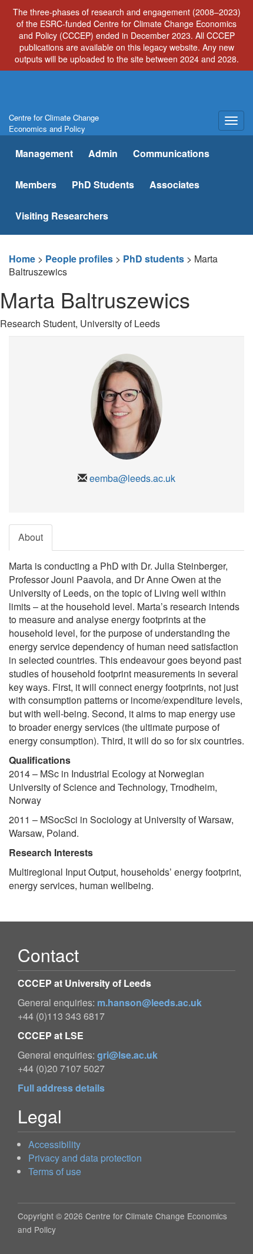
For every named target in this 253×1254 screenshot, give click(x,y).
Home (22, 258)
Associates (174, 184)
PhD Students (103, 184)
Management (44, 153)
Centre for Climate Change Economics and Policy (54, 123)
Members (35, 184)
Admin (103, 153)
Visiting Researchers (61, 215)
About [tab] (30, 537)
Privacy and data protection (85, 1158)
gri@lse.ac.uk (127, 1055)
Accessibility (54, 1144)
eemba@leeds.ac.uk (132, 478)
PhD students (153, 258)
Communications (171, 153)
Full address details (61, 1088)
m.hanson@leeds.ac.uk (149, 1002)
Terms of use (54, 1171)
